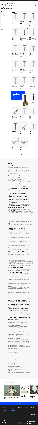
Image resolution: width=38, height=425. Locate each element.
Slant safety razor (3, 17)
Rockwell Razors (28, 269)
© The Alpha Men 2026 (20, 422)
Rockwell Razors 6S (11, 287)
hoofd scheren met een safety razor (18, 369)
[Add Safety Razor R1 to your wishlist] (18, 122)
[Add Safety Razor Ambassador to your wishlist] (27, 60)
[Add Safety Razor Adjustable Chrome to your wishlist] (36, 122)
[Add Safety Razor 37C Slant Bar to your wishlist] (18, 107)
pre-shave (12, 212)
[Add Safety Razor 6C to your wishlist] (27, 44)
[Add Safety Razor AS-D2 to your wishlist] (36, 44)
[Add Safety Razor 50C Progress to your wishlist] (27, 122)
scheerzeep (14, 213)
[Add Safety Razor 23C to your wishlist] (27, 107)
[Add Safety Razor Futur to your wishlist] (18, 60)
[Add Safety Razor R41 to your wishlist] (36, 60)
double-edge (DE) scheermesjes (13, 346)
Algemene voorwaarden (20, 423)
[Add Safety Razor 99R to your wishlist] (18, 138)
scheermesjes (24, 186)
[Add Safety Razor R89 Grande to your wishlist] (36, 28)
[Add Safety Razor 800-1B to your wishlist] (36, 92)
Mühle (21, 269)
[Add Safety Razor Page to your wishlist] (27, 138)
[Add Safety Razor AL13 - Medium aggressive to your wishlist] (18, 44)
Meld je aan (13, 410)
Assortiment (26, 407)
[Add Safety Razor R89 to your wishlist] (18, 12)
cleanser (20, 211)
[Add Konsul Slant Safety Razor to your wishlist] (36, 76)
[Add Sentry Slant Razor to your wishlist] (27, 76)
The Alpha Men (20, 407)
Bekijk (14, 97)
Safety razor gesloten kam (4, 15)
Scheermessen (2, 13)
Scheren (1, 11)
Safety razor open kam (4, 16)
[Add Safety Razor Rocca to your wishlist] (36, 12)
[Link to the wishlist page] (34, 5)
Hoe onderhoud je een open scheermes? (24, 396)
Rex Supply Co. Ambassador (12, 277)
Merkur (25, 269)
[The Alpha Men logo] (4, 4)
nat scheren (28, 171)
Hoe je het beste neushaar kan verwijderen (33, 396)
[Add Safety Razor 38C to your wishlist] (36, 107)
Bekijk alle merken (33, 414)
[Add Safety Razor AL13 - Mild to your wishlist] (27, 12)
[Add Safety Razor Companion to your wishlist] (27, 28)
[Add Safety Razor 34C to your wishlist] (18, 28)
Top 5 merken (32, 407)
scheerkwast (23, 213)
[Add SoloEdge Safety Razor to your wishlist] (18, 76)
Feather (23, 269)
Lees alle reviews (33, 403)
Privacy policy (25, 423)
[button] (5, 11)
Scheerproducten (2, 12)
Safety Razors (2, 14)
